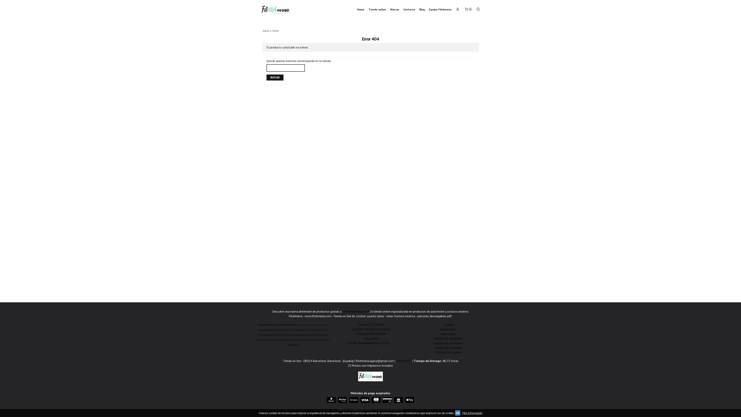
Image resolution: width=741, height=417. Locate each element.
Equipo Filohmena (440, 9)
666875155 (404, 361)
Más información (472, 413)
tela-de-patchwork (284, 339)
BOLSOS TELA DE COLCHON (371, 329)
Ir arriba (448, 324)
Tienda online (377, 9)
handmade (268, 334)
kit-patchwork (299, 334)
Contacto (409, 9)
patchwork (312, 334)
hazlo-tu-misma (283, 334)
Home (360, 9)
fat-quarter (299, 329)
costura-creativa (266, 329)
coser (304, 324)
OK (458, 413)
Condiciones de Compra (448, 343)
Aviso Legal (448, 334)
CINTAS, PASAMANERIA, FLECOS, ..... (371, 343)
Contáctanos (448, 329)
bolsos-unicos (292, 324)
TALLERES (371, 338)
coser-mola (314, 324)
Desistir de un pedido (448, 348)
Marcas (394, 9)
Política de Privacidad (448, 338)
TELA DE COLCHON (371, 324)
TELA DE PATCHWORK (371, 334)
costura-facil (282, 329)
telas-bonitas (315, 339)
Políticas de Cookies (448, 352)
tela (321, 334)
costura (325, 324)
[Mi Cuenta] (457, 10)
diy (291, 329)
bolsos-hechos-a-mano (271, 324)
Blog (422, 9)
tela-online (301, 339)
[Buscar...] (478, 10)
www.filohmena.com (355, 311)
